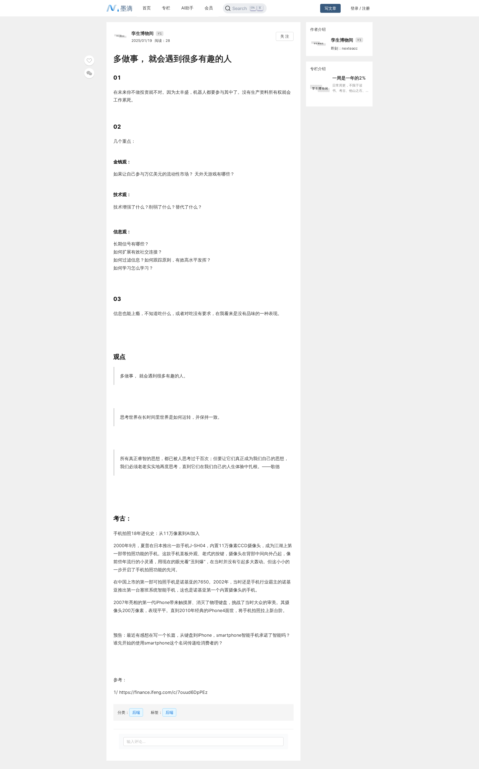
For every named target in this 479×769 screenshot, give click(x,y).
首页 (146, 8)
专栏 (166, 8)
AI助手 (187, 8)
